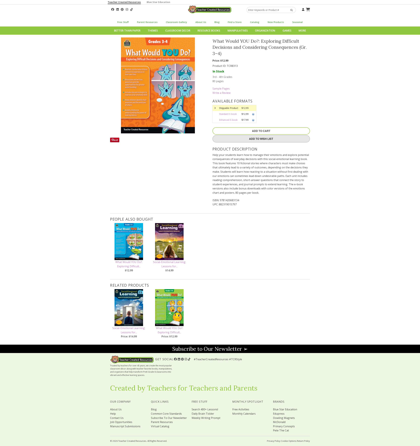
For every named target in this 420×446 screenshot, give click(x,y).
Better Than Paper (127, 30)
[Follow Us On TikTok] (131, 9)
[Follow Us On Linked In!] (117, 9)
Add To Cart (261, 131)
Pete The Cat (281, 430)
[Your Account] (302, 9)
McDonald (279, 422)
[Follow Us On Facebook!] (112, 9)
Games (287, 30)
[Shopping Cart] (307, 9)
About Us (200, 22)
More (302, 30)
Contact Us (117, 418)
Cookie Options (288, 440)
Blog (217, 22)
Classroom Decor (177, 30)
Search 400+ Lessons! (205, 409)
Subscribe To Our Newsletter (169, 418)
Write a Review (221, 93)
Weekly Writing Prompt (206, 418)
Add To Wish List (261, 139)
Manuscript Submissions (125, 426)
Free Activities (240, 409)
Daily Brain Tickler (203, 413)
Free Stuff (123, 22)
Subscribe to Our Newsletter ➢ (210, 348)
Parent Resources (147, 22)
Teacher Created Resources (124, 2)
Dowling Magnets (284, 418)
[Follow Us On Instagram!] (127, 9)
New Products (276, 22)
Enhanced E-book (228, 119)
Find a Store (235, 22)
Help (113, 413)
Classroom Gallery (176, 22)
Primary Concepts (284, 426)
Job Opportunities (121, 422)
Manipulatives (238, 30)
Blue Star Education (158, 2)
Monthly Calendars (244, 413)
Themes (153, 30)
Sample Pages (221, 88)
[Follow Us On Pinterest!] (122, 9)
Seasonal (297, 22)
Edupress (278, 413)
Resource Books (209, 30)
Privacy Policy (273, 440)
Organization (265, 30)
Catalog (254, 22)
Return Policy (303, 440)
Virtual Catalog (160, 426)
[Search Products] (290, 10)
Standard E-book (228, 113)
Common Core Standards (166, 413)
